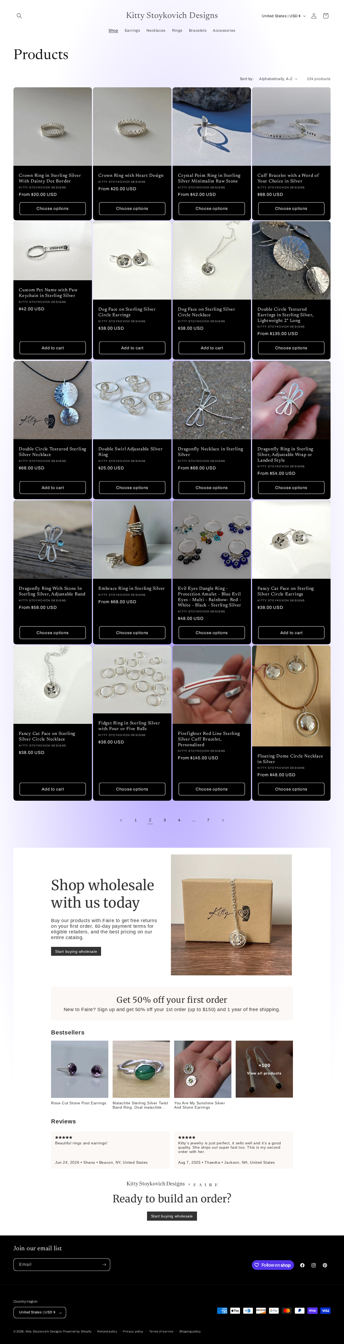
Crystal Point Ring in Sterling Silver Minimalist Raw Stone (209, 179)
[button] (19, 16)
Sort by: (247, 79)
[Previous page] (121, 820)
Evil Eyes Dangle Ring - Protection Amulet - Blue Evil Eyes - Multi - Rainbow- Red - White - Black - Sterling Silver (210, 597)
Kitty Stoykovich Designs (44, 1331)
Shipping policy (190, 1331)
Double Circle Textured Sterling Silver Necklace (52, 452)
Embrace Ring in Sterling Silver (131, 589)
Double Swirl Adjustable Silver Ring (130, 452)
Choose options (53, 208)
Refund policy (107, 1331)
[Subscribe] (104, 1264)
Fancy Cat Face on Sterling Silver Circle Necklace (47, 737)
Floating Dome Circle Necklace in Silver (290, 759)
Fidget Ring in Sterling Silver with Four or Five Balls (129, 726)
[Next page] (223, 820)
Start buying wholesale (76, 951)
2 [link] (150, 820)
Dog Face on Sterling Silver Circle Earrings (127, 312)
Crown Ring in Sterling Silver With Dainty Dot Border (50, 179)
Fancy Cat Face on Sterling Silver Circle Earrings (285, 591)
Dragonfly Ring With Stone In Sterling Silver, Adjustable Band (52, 591)
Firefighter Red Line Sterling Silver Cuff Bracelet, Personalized (209, 739)
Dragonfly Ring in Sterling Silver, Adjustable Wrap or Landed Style (285, 455)
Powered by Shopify (77, 1331)
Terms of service (161, 1331)
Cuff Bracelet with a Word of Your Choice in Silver (288, 179)
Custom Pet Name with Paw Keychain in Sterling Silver (48, 293)
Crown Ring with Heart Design (131, 176)
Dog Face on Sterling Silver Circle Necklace (206, 312)
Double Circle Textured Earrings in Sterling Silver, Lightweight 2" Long (285, 315)
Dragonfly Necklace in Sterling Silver (210, 452)
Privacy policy (133, 1331)
